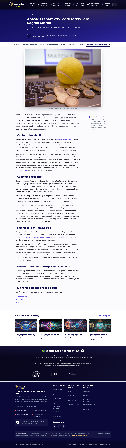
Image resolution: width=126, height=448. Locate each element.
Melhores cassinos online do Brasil (98, 44)
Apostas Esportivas (58, 394)
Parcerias (71, 396)
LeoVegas (22, 303)
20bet (20, 299)
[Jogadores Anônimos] (89, 374)
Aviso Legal (86, 409)
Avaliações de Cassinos (57, 412)
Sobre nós (71, 391)
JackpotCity (23, 296)
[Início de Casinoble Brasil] (16, 4)
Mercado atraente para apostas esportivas (98, 124)
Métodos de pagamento (56, 407)
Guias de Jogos (57, 417)
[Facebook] (54, 426)
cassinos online (22, 170)
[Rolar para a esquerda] (14, 44)
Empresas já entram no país (49, 44)
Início (28, 15)
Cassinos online (57, 389)
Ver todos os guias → (104, 316)
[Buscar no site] (114, 4)
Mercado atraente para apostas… (72, 44)
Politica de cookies (89, 405)
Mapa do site (72, 400)
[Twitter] (59, 426)
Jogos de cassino (58, 403)
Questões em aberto (30, 44)
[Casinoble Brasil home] (20, 386)
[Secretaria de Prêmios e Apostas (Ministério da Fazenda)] (36, 374)
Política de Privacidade (92, 444)
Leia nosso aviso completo (79, 435)
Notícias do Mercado (86, 400)
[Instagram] (63, 426)
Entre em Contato (73, 405)
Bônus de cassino (58, 398)
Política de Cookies (71, 444)
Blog (33, 15)
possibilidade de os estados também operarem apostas (45, 237)
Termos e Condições (105, 444)
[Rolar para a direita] (111, 44)
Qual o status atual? (97, 117)
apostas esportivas (63, 139)
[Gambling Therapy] (72, 374)
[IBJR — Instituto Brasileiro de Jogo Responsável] (54, 374)
